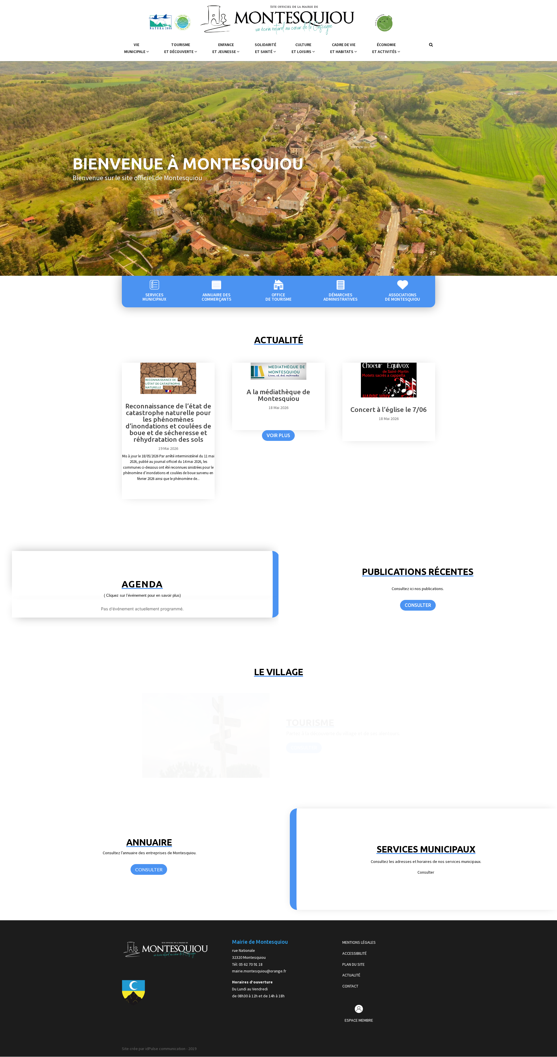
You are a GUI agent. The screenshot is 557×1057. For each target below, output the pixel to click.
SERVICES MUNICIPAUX (426, 849)
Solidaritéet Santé (265, 48)
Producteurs (320, 722)
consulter (418, 605)
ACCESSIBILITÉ (354, 953)
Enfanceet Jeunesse (224, 48)
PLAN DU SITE (353, 964)
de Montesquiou (402, 299)
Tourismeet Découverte (179, 48)
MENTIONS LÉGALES (359, 942)
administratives (340, 299)
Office (278, 294)
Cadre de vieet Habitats (342, 48)
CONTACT (350, 986)
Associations (402, 294)
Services (154, 294)
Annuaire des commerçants (216, 297)
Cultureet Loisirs (302, 48)
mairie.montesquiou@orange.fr (259, 971)
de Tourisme (278, 299)
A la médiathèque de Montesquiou (278, 395)
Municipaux (154, 299)
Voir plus (278, 435)
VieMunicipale (135, 48)
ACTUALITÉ (351, 975)
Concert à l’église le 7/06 (388, 409)
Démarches (340, 294)
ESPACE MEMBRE (359, 1020)
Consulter (304, 747)
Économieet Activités (384, 48)
